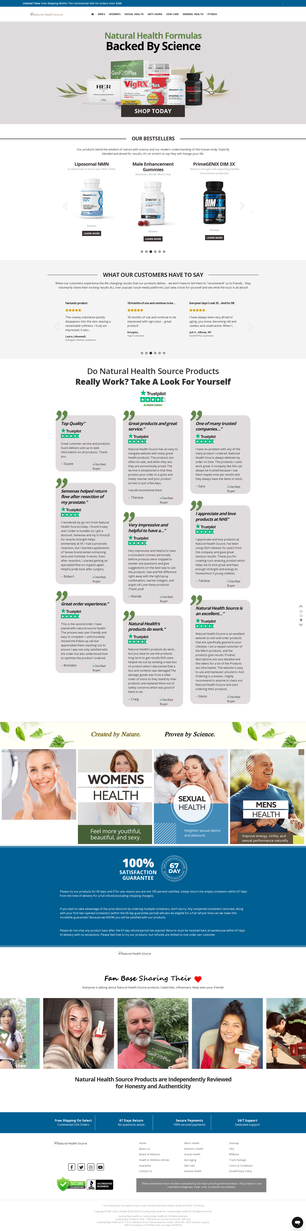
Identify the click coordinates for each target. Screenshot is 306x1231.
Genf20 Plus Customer (139, 335)
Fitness (212, 14)
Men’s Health (191, 1143)
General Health (193, 14)
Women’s (115, 14)
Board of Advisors (149, 1154)
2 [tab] (146, 251)
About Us (144, 1148)
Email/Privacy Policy (240, 1171)
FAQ (231, 1148)
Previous (64, 204)
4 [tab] (155, 251)
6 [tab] (164, 251)
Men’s (101, 14)
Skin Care (172, 14)
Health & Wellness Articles (154, 1160)
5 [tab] (159, 251)
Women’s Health (193, 1148)
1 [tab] (142, 251)
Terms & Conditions (241, 1165)
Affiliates (234, 1154)
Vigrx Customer (74, 335)
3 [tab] (150, 251)
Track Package (237, 1160)
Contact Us (145, 1171)
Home (142, 1143)
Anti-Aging (155, 14)
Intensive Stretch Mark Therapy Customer (212, 339)
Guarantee (145, 1165)
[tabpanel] (153, 200)
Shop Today (153, 111)
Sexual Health (134, 14)
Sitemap (234, 1143)
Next (241, 204)
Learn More (92, 239)
